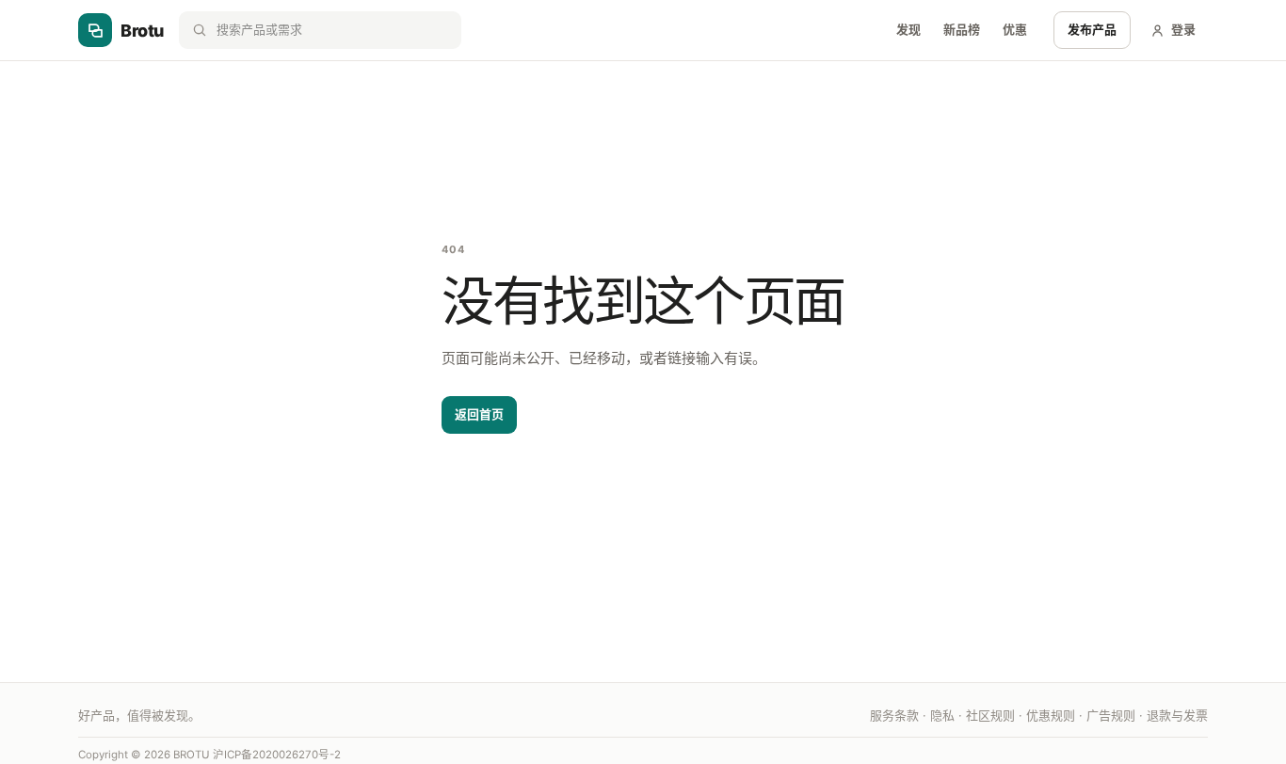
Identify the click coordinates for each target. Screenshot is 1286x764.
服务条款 (894, 715)
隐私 (942, 715)
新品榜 (961, 29)
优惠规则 (1050, 715)
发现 (908, 29)
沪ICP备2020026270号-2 (277, 754)
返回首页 (479, 414)
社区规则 (990, 715)
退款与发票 (1177, 715)
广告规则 (1110, 715)
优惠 (1015, 29)
